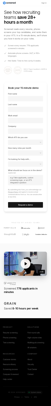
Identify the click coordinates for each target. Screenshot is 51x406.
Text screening (8, 342)
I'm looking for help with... (19, 159)
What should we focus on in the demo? (25, 171)
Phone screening (9, 338)
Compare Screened (10, 374)
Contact (30, 374)
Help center (7, 379)
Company (12, 126)
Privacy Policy (13, 192)
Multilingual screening (35, 342)
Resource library (9, 364)
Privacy (17, 397)
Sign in (44, 3)
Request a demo (25, 205)
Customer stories (9, 359)
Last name (12, 104)
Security (30, 364)
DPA (35, 397)
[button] (25, 264)
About (29, 359)
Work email (13, 116)
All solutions (31, 347)
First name (12, 94)
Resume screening (10, 333)
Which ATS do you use (17, 137)
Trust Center (32, 369)
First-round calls (33, 333)
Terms (26, 397)
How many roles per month (19, 148)
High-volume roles (34, 338)
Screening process (10, 369)
